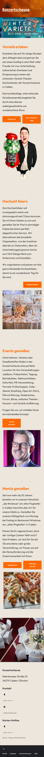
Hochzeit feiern (32, 285)
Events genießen (11, 423)
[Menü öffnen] (40, 8)
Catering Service (32, 565)
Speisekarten (12, 565)
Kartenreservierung (31, 119)
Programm (12, 119)
